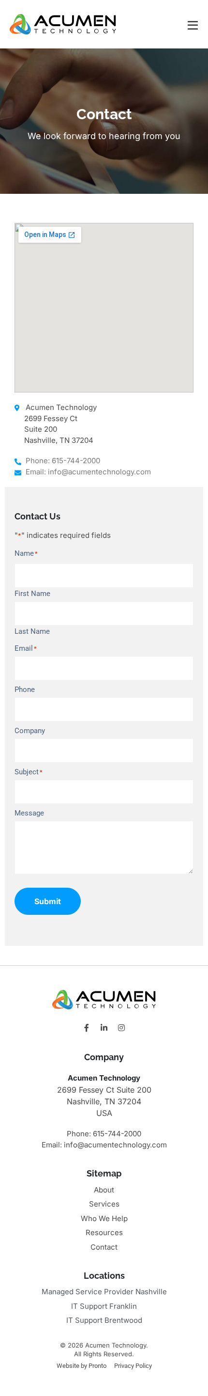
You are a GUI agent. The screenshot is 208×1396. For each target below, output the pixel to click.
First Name (32, 593)
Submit (47, 901)
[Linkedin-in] (104, 1028)
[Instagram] (121, 1028)
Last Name (32, 631)
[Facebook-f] (86, 1028)
